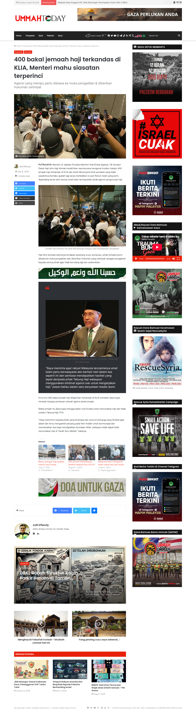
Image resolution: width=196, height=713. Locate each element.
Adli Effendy (25, 166)
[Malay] (136, 35)
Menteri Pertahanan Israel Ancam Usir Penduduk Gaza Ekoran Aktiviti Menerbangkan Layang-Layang (48, 577)
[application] (157, 247)
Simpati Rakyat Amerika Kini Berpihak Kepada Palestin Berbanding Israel (67, 684)
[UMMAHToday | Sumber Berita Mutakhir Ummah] (40, 18)
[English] (140, 35)
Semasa (28, 52)
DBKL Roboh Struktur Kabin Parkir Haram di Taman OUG (82, 2)
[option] (70, 575)
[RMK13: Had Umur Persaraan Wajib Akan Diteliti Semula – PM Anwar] (109, 671)
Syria (41, 35)
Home (19, 35)
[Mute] (173, 258)
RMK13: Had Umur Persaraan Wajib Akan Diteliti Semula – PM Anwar (108, 688)
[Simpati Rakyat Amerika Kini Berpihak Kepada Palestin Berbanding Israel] (70, 669)
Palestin (50, 35)
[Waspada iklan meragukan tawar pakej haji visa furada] (111, 452)
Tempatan (30, 35)
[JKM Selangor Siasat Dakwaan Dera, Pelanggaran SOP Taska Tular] (31, 669)
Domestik (27, 46)
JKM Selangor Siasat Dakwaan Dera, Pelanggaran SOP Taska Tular (30, 684)
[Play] (136, 258)
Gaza (60, 35)
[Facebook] (34, 533)
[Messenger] (94, 510)
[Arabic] (144, 35)
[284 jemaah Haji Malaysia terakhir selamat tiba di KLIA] (81, 452)
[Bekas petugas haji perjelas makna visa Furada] (51, 452)
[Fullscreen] (178, 258)
